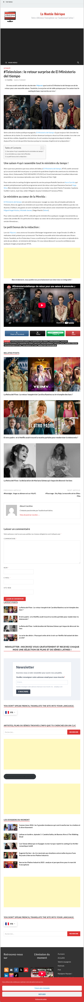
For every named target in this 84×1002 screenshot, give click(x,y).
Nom (6, 568)
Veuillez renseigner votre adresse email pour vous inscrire (40, 677)
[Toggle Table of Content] (41, 148)
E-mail (7, 578)
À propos (61, 954)
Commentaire (10, 539)
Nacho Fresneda (47, 343)
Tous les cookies (42, 988)
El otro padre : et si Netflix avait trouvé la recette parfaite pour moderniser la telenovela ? (41, 437)
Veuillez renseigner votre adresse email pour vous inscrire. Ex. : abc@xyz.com (39, 687)
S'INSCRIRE (23, 692)
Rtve (62, 343)
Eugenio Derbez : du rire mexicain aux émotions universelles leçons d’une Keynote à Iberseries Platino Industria (47, 854)
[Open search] (78, 62)
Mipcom (39, 85)
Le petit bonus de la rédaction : (16, 156)
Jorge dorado (54, 341)
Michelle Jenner (26, 210)
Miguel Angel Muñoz (11, 210)
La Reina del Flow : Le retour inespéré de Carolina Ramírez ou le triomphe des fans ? (38, 394)
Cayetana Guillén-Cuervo (20, 341)
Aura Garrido (70, 182)
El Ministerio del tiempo (45, 132)
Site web (7, 588)
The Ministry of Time (30, 345)
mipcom (37, 343)
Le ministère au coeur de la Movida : (18, 154)
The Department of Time (12, 345)
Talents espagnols (64, 962)
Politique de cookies (41, 999)
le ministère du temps (25, 343)
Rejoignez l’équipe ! (65, 974)
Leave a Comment (19, 80)
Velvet (45, 210)
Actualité (7, 68)
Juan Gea (64, 341)
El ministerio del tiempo (39, 341)
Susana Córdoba (71, 343)
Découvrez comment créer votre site (19, 777)
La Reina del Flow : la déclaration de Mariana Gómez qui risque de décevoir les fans (38, 480)
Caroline (9, 80)
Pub (59, 970)
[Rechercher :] (42, 732)
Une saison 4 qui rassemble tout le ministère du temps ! (25, 151)
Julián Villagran (10, 343)
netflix (57, 343)
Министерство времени (47, 345)
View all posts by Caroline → (30, 515)
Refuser (42, 994)
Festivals (61, 966)
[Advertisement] (42, 43)
